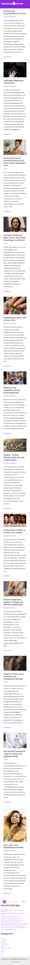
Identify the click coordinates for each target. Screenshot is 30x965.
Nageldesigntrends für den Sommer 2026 (9, 916)
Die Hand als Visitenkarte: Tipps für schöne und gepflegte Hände (15, 753)
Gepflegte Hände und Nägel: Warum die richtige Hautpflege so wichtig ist (14, 237)
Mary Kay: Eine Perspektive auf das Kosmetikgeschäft (12, 390)
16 (16, 902)
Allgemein (3, 938)
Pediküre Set (3, 949)
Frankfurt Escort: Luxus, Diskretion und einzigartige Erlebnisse (14, 676)
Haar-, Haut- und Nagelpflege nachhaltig (9, 929)
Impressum (15, 961)
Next (24, 902)
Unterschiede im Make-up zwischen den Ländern (10, 921)
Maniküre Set (3, 945)
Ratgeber (2, 951)
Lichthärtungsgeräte (5, 944)
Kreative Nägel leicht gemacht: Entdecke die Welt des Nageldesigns (13, 602)
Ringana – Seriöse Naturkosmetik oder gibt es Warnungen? (14, 457)
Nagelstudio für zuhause (5, 947)
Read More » (8, 57)
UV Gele (2, 953)
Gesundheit (3, 942)
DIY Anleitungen (4, 940)
